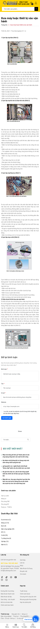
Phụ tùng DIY (24, 616)
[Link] (6, 579)
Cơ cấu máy (20, 618)
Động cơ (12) (5, 523)
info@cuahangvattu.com (8, 570)
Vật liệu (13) (4, 541)
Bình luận (4, 369)
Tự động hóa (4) (6, 538)
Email (3, 393)
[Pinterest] (11, 577)
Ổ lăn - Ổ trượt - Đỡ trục (8, 618)
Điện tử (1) (4, 544)
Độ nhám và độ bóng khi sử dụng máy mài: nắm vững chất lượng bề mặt (16, 461)
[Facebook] (2, 577)
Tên (2, 384)
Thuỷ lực (15, 616)
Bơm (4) (3, 526)
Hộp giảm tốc (16, 614)
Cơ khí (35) (4, 535)
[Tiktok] (6, 577)
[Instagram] (2, 579)
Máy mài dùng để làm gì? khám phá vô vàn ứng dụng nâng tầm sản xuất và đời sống (16, 456)
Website (3, 402)
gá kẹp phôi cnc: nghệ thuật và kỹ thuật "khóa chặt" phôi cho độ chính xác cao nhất (16, 467)
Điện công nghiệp (6, 616)
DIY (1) (3, 532)
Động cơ (24, 614)
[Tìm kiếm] (36, 9)
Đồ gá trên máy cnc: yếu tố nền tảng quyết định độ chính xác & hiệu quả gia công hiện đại (16, 474)
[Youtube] (15, 577)
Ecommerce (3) (6, 519)
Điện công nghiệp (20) (7, 529)
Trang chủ (4, 25)
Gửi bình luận (6, 418)
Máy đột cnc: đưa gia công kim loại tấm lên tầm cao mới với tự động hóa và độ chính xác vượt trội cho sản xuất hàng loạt (16, 481)
